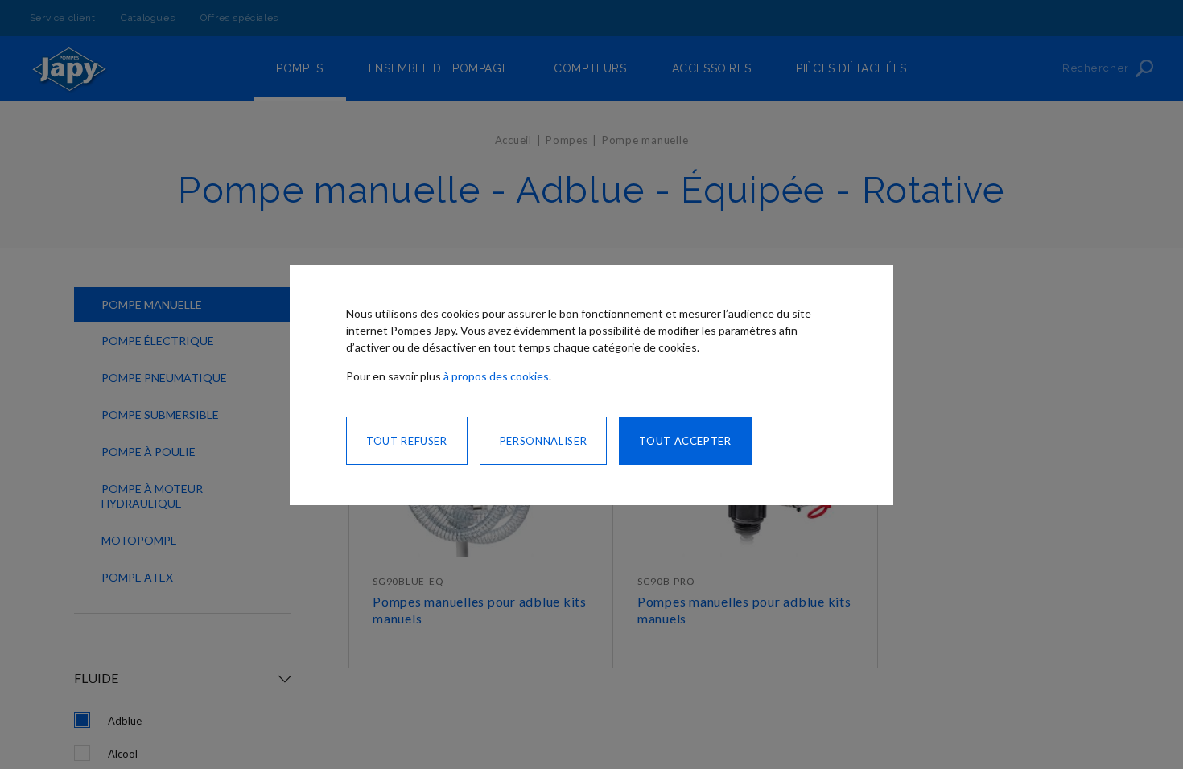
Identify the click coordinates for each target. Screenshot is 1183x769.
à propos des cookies (496, 376)
